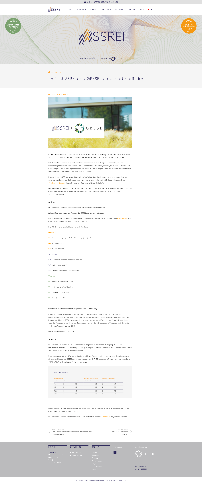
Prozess (95, 458)
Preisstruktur (97, 461)
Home (94, 452)
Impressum (118, 447)
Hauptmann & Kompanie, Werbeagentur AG (110, 481)
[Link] (115, 452)
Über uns (95, 455)
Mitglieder (96, 464)
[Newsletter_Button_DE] (166, 26)
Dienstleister (97, 467)
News (94, 470)
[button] (85, 9)
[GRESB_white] (144, 453)
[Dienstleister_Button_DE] (36, 26)
